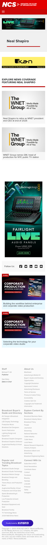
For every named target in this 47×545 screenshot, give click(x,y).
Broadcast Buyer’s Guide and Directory (12, 411)
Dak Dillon (5, 379)
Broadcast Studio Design (10, 468)
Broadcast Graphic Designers (12, 438)
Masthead (27, 372)
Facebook (27, 475)
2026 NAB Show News (10, 515)
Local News (28, 442)
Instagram (27, 492)
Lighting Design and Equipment (9, 434)
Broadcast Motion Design (10, 474)
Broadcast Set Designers (10, 427)
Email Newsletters (30, 466)
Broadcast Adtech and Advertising (32, 451)
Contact (27, 472)
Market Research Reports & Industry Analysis (33, 446)
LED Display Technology (10, 421)
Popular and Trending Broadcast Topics (11, 463)
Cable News (28, 439)
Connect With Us (32, 460)
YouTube (27, 481)
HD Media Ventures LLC (13, 530)
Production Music (8, 424)
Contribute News (30, 469)
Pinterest (27, 487)
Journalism (28, 428)
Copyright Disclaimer (31, 383)
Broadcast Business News (33, 416)
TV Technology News (9, 513)
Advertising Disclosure (32, 389)
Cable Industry (29, 436)
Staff (4, 369)
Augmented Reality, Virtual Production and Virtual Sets (11, 489)
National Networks (30, 433)
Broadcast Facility (8, 510)
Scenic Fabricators (8, 430)
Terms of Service (30, 392)
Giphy (26, 489)
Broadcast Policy (30, 422)
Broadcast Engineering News (34, 456)
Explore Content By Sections (33, 411)
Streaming (27, 431)
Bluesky (27, 478)
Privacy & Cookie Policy (32, 395)
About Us (29, 369)
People (26, 425)
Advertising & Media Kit (32, 375)
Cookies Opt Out (30, 401)
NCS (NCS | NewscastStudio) (32, 528)
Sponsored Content (31, 386)
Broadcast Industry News (32, 419)
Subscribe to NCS (30, 463)
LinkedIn (27, 484)
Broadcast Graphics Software (12, 441)
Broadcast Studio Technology (12, 471)
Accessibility (28, 398)
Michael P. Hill (7, 372)
